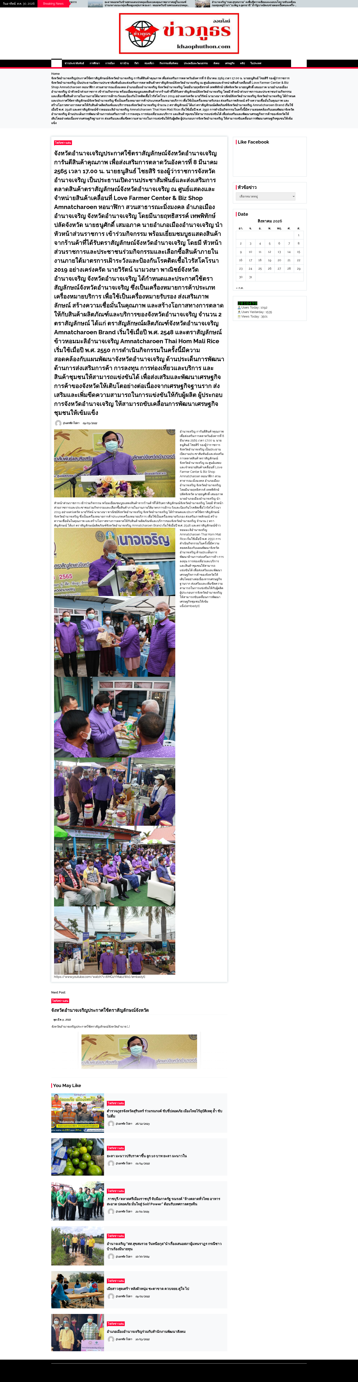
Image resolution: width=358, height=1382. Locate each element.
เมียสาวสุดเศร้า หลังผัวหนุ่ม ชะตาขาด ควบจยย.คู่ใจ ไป (148, 1289)
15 (298, 252)
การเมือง (109, 63)
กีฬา (136, 63)
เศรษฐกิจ (230, 63)
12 (269, 252)
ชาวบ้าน (124, 63)
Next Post (58, 992)
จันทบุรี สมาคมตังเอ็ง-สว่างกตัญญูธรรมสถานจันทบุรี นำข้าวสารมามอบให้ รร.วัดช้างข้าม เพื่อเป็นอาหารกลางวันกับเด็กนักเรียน (227, 4)
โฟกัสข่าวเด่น (63, 142)
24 (250, 268)
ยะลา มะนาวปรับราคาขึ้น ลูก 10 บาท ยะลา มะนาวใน (147, 1156)
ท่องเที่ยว (149, 63)
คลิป (242, 63)
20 (279, 260)
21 (289, 260)
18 (260, 260)
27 (279, 268)
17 (250, 260)
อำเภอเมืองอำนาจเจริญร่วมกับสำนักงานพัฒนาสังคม (146, 1331)
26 (269, 268)
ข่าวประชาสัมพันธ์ (74, 63)
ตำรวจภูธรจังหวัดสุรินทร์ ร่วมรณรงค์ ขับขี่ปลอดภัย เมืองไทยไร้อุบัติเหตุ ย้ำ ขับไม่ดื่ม (164, 1113)
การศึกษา (95, 63)
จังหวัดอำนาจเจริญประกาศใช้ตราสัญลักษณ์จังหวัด (100, 1010)
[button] (295, 63)
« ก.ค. (240, 288)
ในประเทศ (255, 63)
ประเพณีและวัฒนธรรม (196, 63)
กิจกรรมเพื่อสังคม (169, 63)
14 (289, 252)
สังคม (216, 63)
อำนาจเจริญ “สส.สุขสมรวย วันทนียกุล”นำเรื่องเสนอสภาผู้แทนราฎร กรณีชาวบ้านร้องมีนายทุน (164, 1246)
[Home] (56, 63)
